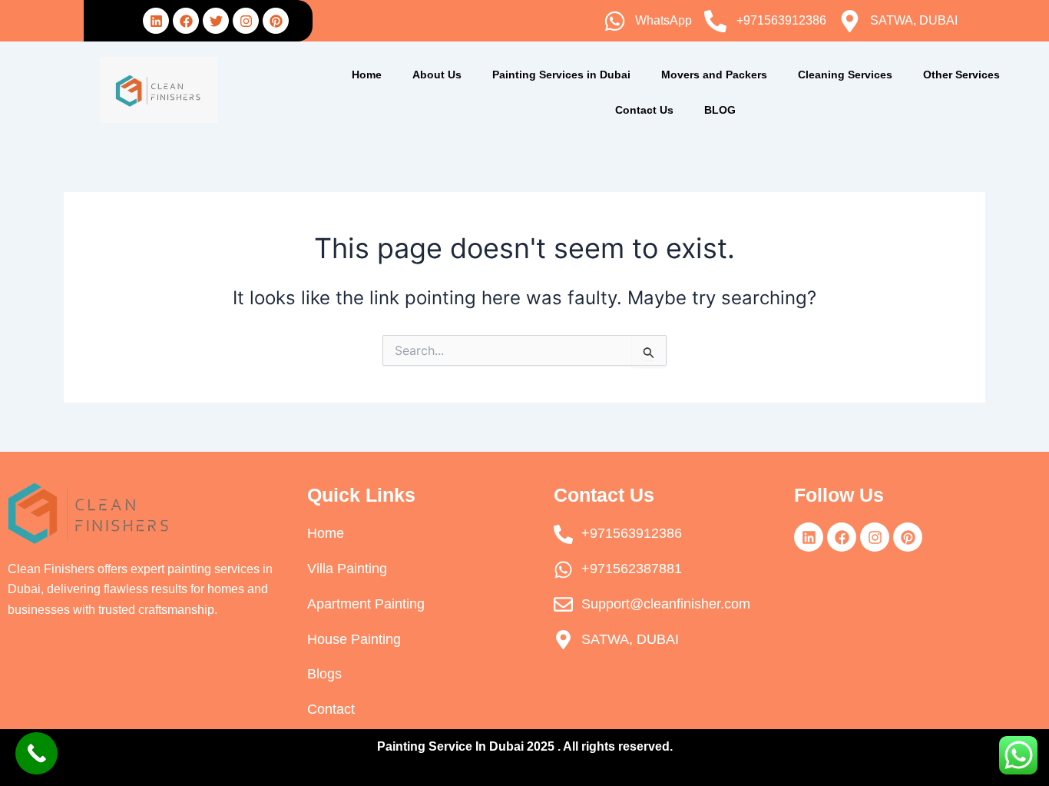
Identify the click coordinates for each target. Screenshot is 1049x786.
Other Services (961, 74)
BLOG (720, 110)
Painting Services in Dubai (561, 74)
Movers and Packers (714, 74)
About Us (437, 74)
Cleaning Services (845, 74)
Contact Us (644, 110)
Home (367, 74)
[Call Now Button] (36, 753)
